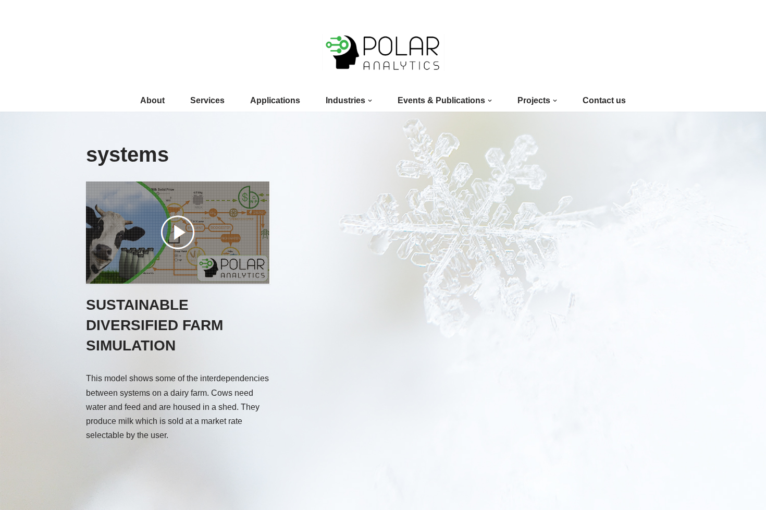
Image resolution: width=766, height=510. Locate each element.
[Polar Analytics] (383, 52)
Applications (275, 100)
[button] (370, 101)
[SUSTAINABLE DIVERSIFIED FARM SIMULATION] (180, 232)
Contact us (604, 100)
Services (207, 100)
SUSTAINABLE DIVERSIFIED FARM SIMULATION (154, 325)
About (152, 100)
